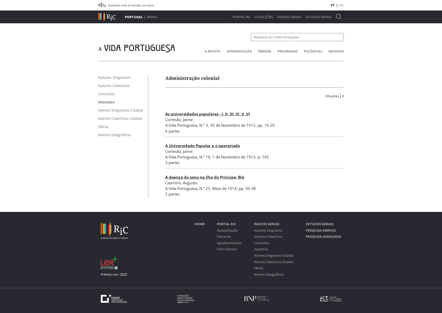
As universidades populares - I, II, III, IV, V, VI (207, 113)
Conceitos (261, 243)
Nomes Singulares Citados (274, 255)
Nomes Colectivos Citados (274, 262)
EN (341, 5)
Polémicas (313, 51)
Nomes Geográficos (269, 274)
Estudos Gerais (319, 17)
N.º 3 (203, 125)
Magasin (336, 51)
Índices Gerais (289, 17)
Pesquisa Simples (321, 230)
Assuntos (261, 249)
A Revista (212, 51)
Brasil (152, 17)
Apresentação (239, 51)
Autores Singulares (268, 230)
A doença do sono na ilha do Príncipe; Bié (204, 177)
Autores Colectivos (268, 237)
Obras (258, 268)
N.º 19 (204, 156)
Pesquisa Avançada (323, 237)
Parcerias (224, 237)
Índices (264, 51)
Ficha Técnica (227, 249)
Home (200, 224)
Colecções (264, 17)
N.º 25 (204, 188)
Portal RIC (242, 17)
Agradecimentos (229, 243)
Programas (287, 51)
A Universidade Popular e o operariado (202, 145)
